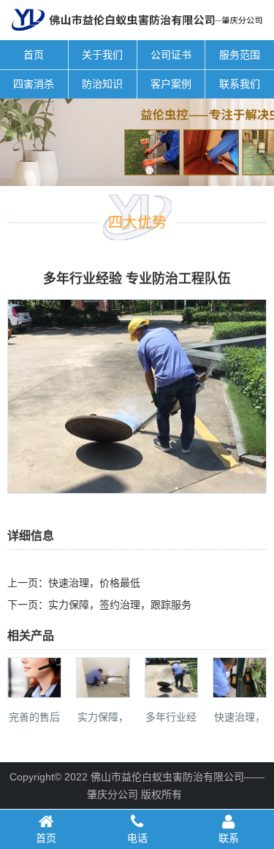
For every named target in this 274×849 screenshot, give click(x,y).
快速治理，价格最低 (94, 583)
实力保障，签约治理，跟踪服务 (119, 604)
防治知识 (102, 84)
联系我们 (239, 84)
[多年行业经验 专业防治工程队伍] (137, 483)
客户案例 (171, 84)
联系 (228, 838)
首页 (33, 55)
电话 (137, 838)
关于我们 (102, 55)
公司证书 (171, 55)
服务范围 (239, 55)
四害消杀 (33, 84)
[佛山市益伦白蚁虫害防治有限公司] (137, 34)
